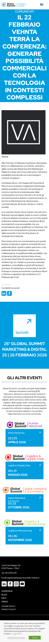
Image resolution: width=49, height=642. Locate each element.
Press (5, 601)
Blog (4, 594)
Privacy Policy (9, 609)
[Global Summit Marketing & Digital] (14, 4)
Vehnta (5, 156)
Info (4, 598)
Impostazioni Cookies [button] (16, 637)
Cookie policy (8, 606)
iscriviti (22, 332)
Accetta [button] (35, 638)
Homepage (7, 591)
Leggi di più (17, 634)
